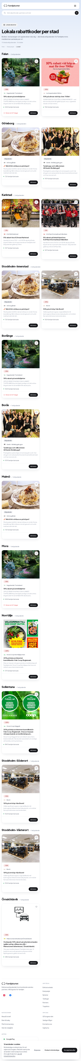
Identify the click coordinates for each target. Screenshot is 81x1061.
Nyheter (45, 995)
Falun (5, 54)
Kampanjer (10, 47)
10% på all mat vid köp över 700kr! (56, 96)
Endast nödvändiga (52, 1050)
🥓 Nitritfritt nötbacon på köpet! (16, 166)
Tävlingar (46, 999)
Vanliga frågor (47, 1020)
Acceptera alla (69, 1050)
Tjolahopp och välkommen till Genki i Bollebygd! (53, 167)
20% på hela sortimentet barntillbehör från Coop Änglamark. (17, 659)
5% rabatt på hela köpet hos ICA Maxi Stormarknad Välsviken (55, 238)
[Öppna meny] (75, 6)
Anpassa (37, 1050)
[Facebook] (10, 995)
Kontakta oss (47, 1024)
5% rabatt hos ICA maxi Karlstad (16, 237)
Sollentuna (8, 687)
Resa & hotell (6, 1016)
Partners (45, 1002)
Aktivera (33, 113)
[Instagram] (4, 995)
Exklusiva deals (48, 987)
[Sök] (77, 13)
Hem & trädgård (7, 1028)
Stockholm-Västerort (15, 830)
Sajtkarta (46, 1028)
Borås (5, 405)
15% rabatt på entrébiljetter (14, 96)
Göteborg (8, 123)
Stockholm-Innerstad (15, 266)
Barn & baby (6, 1020)
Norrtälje (7, 615)
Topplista (46, 1006)
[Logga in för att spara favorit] (36, 61)
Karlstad (7, 195)
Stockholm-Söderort (15, 760)
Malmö (6, 476)
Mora (5, 546)
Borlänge (7, 335)
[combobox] (40, 12)
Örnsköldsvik (10, 899)
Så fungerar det (48, 1016)
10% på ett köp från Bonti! (53, 309)
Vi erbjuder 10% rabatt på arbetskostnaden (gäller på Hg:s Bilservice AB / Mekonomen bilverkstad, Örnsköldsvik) (20, 944)
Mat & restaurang (8, 1024)
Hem (3, 47)
